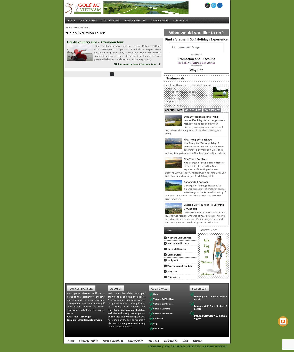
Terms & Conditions (113, 340)
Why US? (172, 271)
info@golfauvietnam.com (88, 319)
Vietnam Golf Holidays (163, 299)
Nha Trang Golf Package (198, 139)
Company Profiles (88, 340)
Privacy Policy (135, 340)
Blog (155, 323)
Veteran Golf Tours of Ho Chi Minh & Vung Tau (204, 206)
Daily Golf (172, 260)
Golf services (160, 20)
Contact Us (180, 20)
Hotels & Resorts (135, 20)
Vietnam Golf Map (161, 308)
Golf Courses (88, 20)
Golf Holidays (111, 20)
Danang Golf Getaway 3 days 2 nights (210, 317)
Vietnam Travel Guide (163, 313)
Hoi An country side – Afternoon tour (95, 42)
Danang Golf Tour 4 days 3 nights (210, 307)
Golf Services (212, 110)
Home (71, 20)
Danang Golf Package (196, 182)
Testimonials (170, 340)
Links (185, 340)
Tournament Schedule (179, 265)
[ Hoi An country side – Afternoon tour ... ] (137, 64)
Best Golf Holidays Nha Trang (201, 116)
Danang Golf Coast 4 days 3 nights (210, 298)
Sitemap (197, 340)
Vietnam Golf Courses (179, 237)
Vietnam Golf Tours (178, 243)
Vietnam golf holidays (133, 310)
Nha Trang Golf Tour (195, 159)
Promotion (158, 318)
